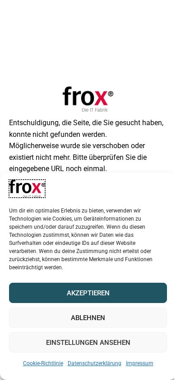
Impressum (139, 363)
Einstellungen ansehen (88, 343)
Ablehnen (88, 318)
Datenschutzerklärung (94, 363)
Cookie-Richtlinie (43, 363)
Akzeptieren (88, 293)
